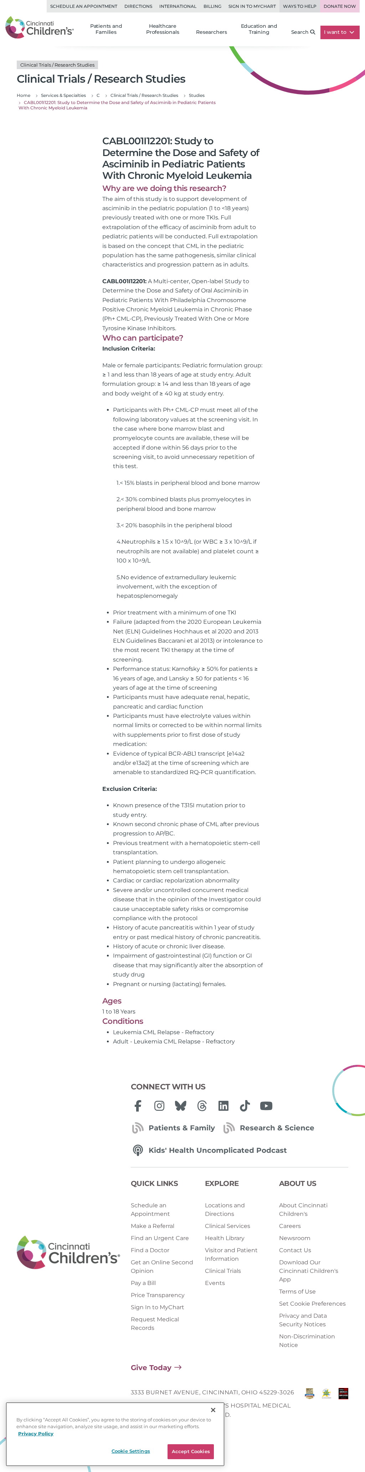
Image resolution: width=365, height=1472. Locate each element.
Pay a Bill (143, 1283)
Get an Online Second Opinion (162, 1266)
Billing (212, 6)
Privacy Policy (35, 1433)
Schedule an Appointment (83, 6)
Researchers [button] (211, 32)
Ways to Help (300, 6)
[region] (115, 1434)
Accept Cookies (191, 1451)
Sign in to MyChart (252, 6)
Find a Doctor (150, 1250)
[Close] (213, 1410)
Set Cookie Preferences (312, 1303)
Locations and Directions (225, 1209)
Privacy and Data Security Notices (303, 1320)
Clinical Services (227, 1226)
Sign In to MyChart (157, 1307)
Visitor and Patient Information (231, 1254)
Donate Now (340, 6)
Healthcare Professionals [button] (162, 29)
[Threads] (202, 1106)
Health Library (225, 1238)
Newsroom (294, 1238)
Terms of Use (297, 1291)
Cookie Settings (131, 1451)
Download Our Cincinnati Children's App (308, 1271)
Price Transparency (158, 1295)
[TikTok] (245, 1106)
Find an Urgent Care (160, 1238)
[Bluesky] (181, 1106)
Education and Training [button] (259, 29)
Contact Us (295, 1250)
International (177, 6)
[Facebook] (138, 1106)
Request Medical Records (155, 1323)
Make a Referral (152, 1226)
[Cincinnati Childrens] (68, 1252)
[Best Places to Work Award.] (326, 1405)
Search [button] (300, 32)
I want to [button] (336, 32)
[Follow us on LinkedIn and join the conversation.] (223, 1106)
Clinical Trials (223, 1271)
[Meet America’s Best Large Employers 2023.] (343, 1405)
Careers (290, 1226)
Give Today (151, 1367)
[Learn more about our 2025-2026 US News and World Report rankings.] (309, 1405)
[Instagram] (159, 1106)
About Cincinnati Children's (303, 1209)
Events (215, 1283)
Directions (138, 6)
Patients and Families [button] (106, 29)
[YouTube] (266, 1106)
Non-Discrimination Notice (307, 1340)
